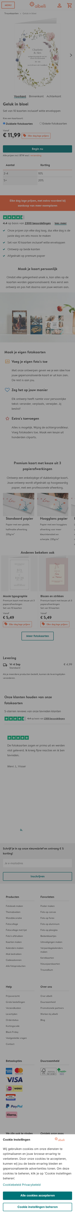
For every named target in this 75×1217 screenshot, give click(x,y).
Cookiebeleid (12, 1184)
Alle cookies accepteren (37, 1195)
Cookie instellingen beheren (37, 1207)
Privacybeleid (31, 1184)
